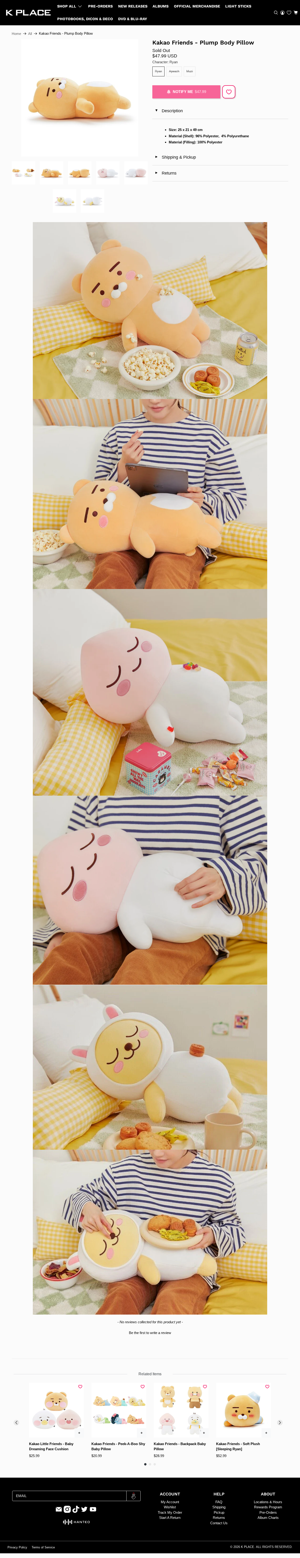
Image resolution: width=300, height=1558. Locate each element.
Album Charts (268, 1518)
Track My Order (170, 1512)
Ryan (158, 71)
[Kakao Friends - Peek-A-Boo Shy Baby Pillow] (118, 1410)
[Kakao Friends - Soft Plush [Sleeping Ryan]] (243, 1410)
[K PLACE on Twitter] (84, 1511)
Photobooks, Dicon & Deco (85, 19)
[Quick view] (79, 1433)
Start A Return (169, 1518)
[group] (56, 1420)
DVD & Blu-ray (132, 19)
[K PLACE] (28, 13)
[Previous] (16, 1422)
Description (168, 110)
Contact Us (219, 1523)
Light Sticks (238, 6)
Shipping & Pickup (175, 157)
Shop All (66, 6)
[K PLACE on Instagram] (67, 1511)
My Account (170, 1502)
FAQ (218, 1502)
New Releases (132, 6)
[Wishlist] (289, 12)
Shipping (218, 1507)
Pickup (219, 1512)
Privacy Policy (17, 1547)
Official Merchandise (197, 6)
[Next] (280, 1422)
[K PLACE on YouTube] (93, 1511)
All (30, 33)
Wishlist (170, 1507)
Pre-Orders (100, 6)
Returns (165, 173)
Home (16, 33)
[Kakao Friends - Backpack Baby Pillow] (181, 1410)
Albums (161, 6)
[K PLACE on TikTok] (76, 1511)
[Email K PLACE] (59, 1511)
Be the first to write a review (150, 1333)
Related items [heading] (150, 1374)
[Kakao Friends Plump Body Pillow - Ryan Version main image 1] (80, 98)
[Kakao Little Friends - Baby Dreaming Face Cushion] (56, 1410)
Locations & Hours (268, 1502)
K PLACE (247, 1547)
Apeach (174, 71)
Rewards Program (268, 1507)
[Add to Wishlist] (228, 91)
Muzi (189, 71)
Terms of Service (43, 1547)
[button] (295, 13)
